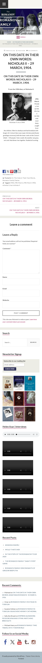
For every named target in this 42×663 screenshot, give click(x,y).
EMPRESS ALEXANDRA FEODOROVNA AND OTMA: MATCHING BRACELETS (18, 618)
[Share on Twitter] (8, 171)
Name (5, 277)
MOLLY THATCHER (12, 549)
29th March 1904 (29, 183)
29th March (18, 183)
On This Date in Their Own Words (23, 178)
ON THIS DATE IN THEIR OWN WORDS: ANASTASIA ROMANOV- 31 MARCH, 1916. (19, 595)
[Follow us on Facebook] (5, 642)
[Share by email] (19, 169)
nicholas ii (6, 185)
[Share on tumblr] (15, 171)
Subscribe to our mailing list (14, 361)
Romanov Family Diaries (11, 180)
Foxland (21, 658)
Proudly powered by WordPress (13, 656)
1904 (12, 183)
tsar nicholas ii (15, 185)
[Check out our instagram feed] (33, 642)
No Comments (32, 51)
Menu (22, 37)
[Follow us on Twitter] (12, 642)
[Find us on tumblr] (26, 642)
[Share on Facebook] (4, 171)
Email (5, 289)
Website (6, 300)
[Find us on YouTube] (19, 642)
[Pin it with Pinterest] (11, 171)
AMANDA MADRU (12, 545)
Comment (7, 248)
